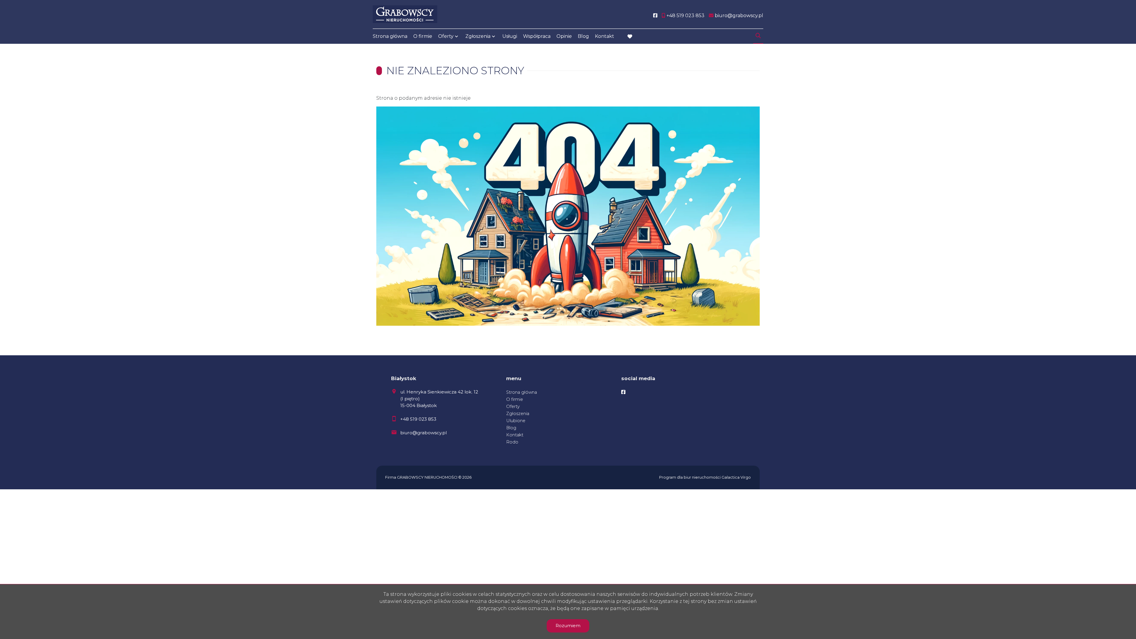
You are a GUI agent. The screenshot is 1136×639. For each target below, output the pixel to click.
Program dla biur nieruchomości (690, 477)
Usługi (509, 36)
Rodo (512, 442)
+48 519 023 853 (418, 419)
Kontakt (604, 36)
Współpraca (537, 36)
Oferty (446, 36)
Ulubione (515, 420)
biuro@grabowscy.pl (423, 432)
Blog (583, 36)
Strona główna (390, 36)
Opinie (564, 36)
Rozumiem (568, 625)
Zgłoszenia (517, 413)
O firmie (422, 36)
